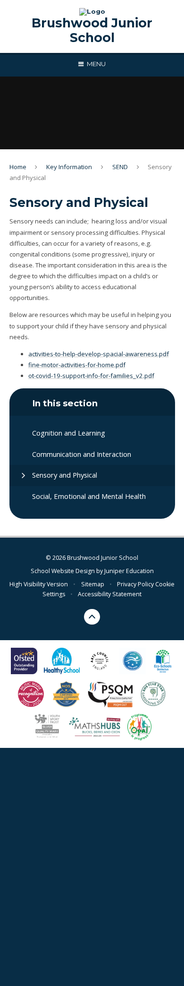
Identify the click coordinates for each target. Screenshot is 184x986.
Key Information (69, 167)
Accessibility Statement (110, 594)
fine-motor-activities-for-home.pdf (76, 364)
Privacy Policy (135, 584)
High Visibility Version (38, 584)
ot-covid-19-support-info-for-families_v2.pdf (91, 375)
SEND (120, 167)
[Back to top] (92, 617)
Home (17, 167)
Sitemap (92, 584)
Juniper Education (129, 571)
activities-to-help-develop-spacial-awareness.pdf (98, 354)
